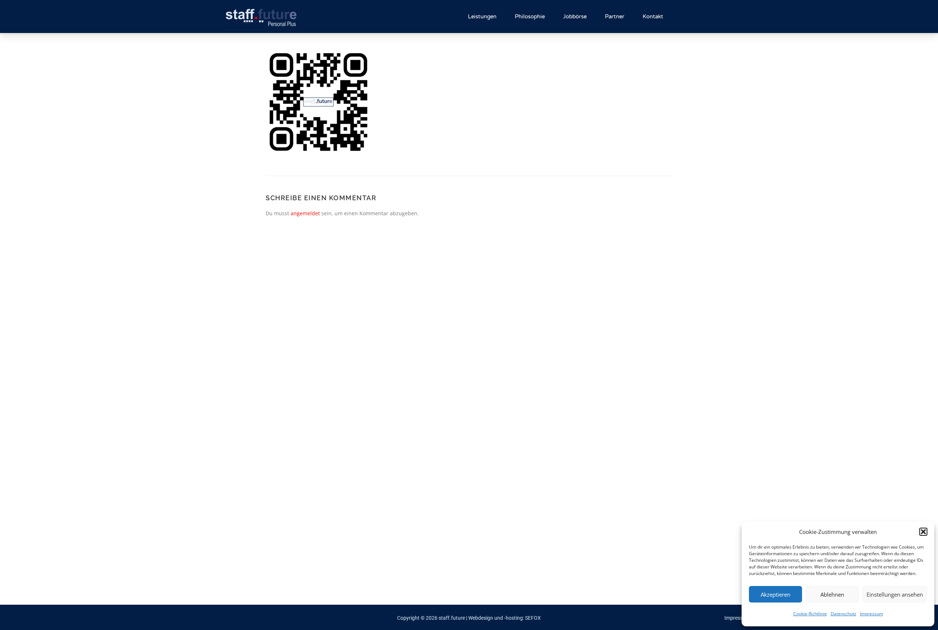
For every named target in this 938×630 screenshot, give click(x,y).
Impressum (871, 614)
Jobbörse (575, 16)
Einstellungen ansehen (895, 594)
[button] (923, 531)
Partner (614, 16)
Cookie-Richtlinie (810, 614)
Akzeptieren (775, 594)
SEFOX (533, 618)
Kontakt (653, 16)
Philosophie (530, 16)
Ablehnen (832, 594)
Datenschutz (843, 614)
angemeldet (305, 213)
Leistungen (482, 16)
